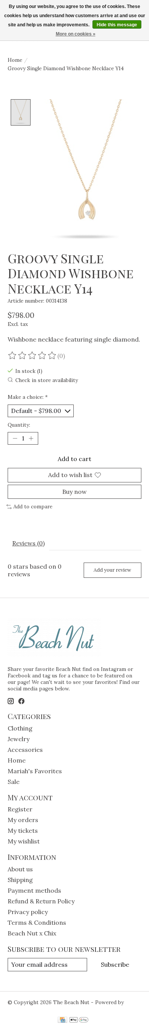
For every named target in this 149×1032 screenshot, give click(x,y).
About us (20, 869)
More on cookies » (76, 34)
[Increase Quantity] (31, 438)
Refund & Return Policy (41, 901)
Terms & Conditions (37, 922)
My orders (23, 820)
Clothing (20, 728)
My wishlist (24, 841)
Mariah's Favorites (35, 771)
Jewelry (18, 739)
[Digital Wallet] (79, 1020)
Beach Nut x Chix (32, 933)
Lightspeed (22, 1009)
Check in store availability (46, 380)
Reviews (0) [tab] (28, 543)
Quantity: (19, 425)
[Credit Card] (62, 1020)
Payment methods (34, 890)
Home (15, 60)
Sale (13, 781)
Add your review (112, 570)
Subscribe (115, 964)
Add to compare (32, 506)
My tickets (23, 830)
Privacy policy (28, 912)
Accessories (25, 749)
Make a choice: (28, 397)
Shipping (20, 880)
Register (20, 809)
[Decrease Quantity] (15, 438)
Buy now (74, 491)
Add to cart (74, 459)
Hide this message (117, 24)
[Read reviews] (32, 355)
